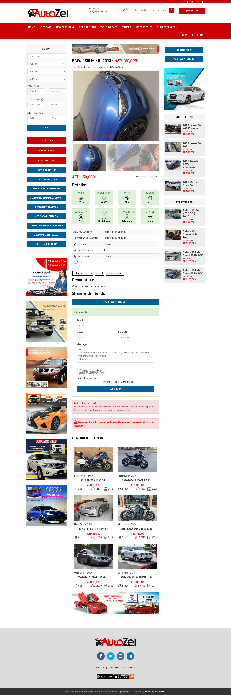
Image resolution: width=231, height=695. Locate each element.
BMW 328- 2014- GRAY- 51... (94, 528)
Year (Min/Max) (35, 99)
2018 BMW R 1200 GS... (93, 480)
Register (197, 35)
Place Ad (193, 10)
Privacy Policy (129, 667)
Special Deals (87, 27)
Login (184, 35)
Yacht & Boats (108, 27)
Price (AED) (33, 86)
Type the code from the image (118, 382)
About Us (100, 667)
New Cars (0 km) (65, 27)
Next (164, 105)
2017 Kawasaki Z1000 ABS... (137, 528)
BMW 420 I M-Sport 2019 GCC (193, 272)
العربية (123, 9)
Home (31, 27)
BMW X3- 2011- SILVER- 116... (137, 577)
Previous (67, 105)
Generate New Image (87, 378)
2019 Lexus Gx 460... (192, 145)
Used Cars (45, 27)
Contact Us (114, 667)
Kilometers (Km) (36, 113)
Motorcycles (144, 27)
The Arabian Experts (155, 691)
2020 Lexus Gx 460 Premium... (192, 127)
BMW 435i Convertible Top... (190, 234)
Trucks (126, 27)
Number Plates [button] (166, 27)
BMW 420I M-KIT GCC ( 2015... (191, 213)
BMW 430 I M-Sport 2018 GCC (193, 254)
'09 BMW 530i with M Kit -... (93, 577)
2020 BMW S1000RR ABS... (137, 480)
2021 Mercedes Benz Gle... (192, 184)
